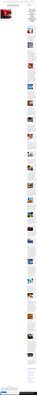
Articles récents (26, 1)
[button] (18, 386)
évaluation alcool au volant (31, 378)
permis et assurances (30, 381)
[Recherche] (35, 6)
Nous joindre (31, 1)
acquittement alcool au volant (31, 371)
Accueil (5, 1)
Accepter (4, 392)
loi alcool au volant (30, 379)
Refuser (10, 392)
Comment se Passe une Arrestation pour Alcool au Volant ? (35, 356)
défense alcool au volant (31, 375)
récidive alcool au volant (31, 382)
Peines (22, 1)
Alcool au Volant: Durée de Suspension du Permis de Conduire (35, 228)
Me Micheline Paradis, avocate (11, 6)
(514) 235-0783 (32, 21)
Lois (19, 1)
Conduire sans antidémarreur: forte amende (35, 213)
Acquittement (16, 1)
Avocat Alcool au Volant (10, 1)
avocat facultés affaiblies (31, 374)
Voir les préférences (15, 392)
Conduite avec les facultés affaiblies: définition (35, 184)
